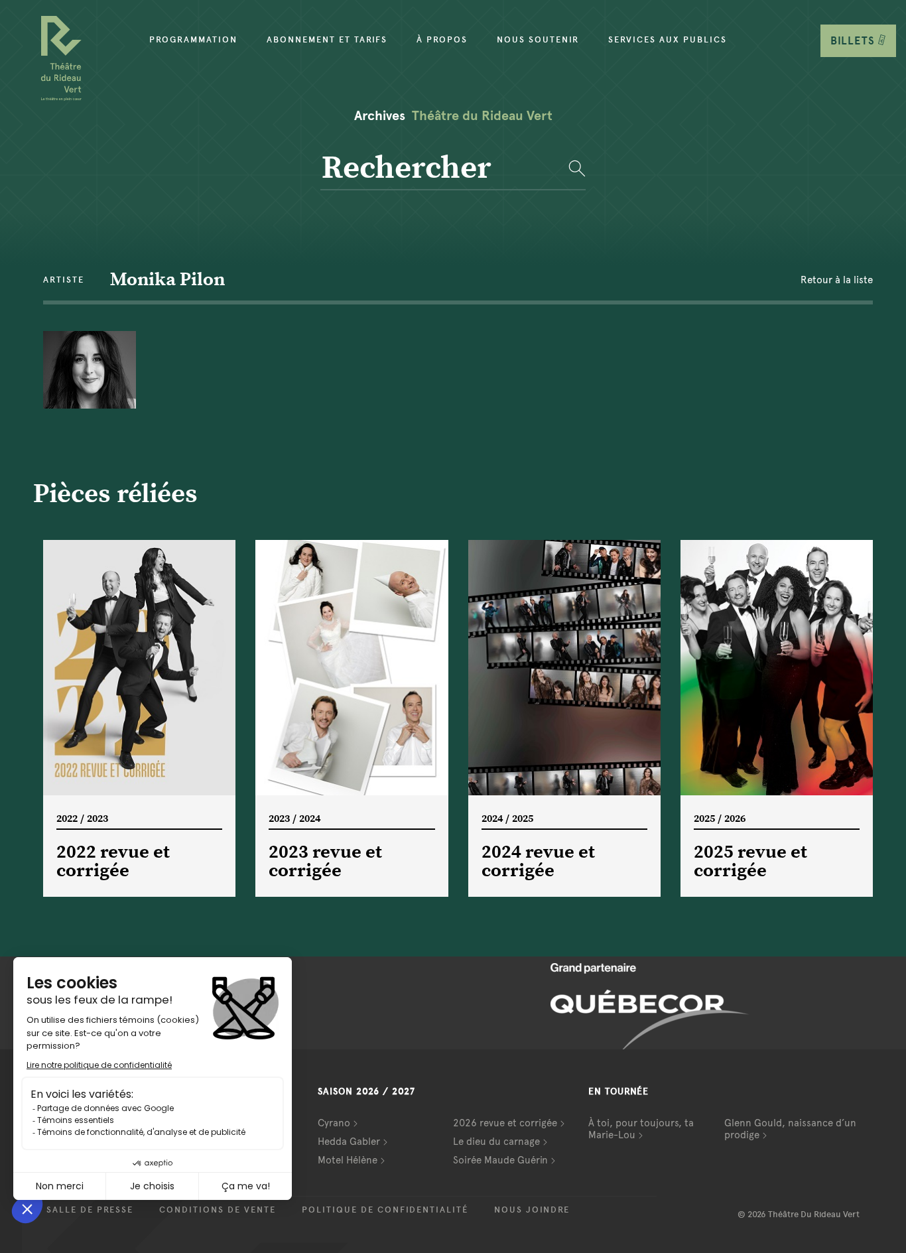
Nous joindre (532, 1210)
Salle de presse (89, 1210)
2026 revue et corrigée (505, 1123)
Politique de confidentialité (385, 1210)
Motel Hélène (347, 1160)
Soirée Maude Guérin (500, 1160)
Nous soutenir (538, 39)
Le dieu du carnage (496, 1142)
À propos (442, 39)
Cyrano (334, 1123)
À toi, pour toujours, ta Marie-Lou (641, 1129)
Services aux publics (667, 39)
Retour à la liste (837, 280)
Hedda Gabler (349, 1142)
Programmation (193, 39)
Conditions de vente (217, 1210)
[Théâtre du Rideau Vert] (61, 58)
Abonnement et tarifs (327, 39)
